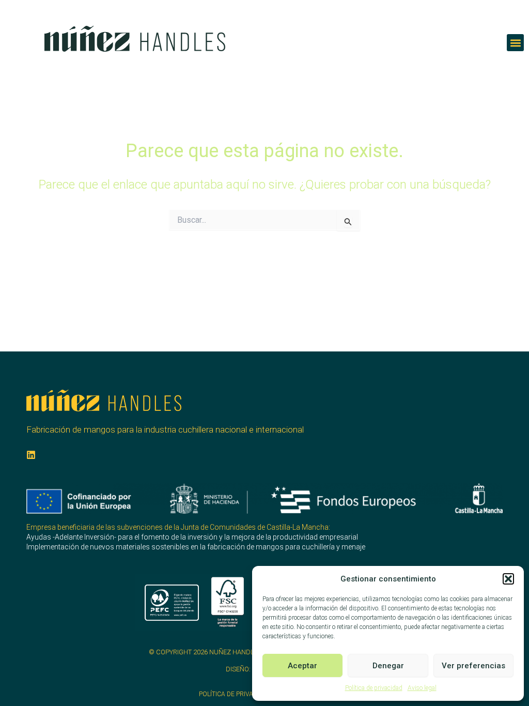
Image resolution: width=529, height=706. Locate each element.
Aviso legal (422, 688)
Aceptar (302, 665)
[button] (508, 579)
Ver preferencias (473, 665)
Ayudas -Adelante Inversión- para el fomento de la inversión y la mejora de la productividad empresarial (192, 537)
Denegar (388, 665)
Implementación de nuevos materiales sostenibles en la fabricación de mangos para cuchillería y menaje (195, 547)
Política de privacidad (373, 688)
